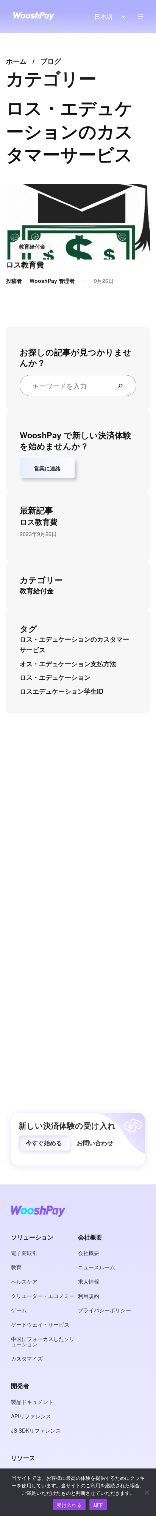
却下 (98, 1504)
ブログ (51, 61)
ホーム (16, 61)
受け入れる (69, 1504)
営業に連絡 (47, 468)
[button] (44, 1142)
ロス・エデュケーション (55, 677)
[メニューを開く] (140, 16)
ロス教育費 (25, 264)
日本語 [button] (103, 16)
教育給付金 (32, 246)
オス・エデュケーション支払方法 (68, 663)
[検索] (123, 385)
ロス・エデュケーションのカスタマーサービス (74, 644)
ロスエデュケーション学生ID (62, 691)
